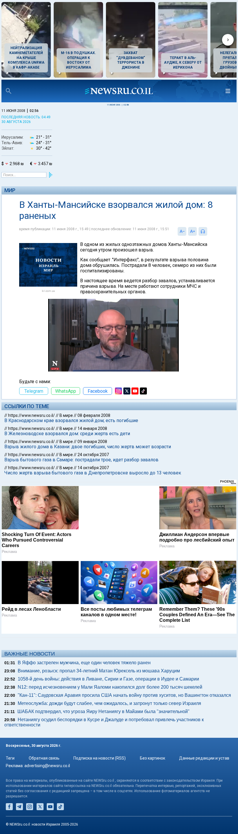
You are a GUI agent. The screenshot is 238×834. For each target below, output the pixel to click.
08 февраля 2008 (93, 415)
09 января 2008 (92, 441)
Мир (9, 190)
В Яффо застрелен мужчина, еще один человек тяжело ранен (84, 662)
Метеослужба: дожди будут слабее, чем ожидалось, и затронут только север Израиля (109, 703)
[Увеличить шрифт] (192, 231)
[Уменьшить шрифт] (182, 231)
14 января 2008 (92, 428)
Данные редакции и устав (204, 758)
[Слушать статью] (209, 231)
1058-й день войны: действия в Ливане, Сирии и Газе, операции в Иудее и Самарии (108, 678)
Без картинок (152, 758)
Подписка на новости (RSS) (99, 758)
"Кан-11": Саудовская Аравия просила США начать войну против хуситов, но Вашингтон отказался (124, 695)
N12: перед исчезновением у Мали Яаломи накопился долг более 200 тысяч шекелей (110, 687)
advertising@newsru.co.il (47, 765)
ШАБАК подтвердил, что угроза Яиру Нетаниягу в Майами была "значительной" (103, 711)
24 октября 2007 (93, 454)
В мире (66, 415)
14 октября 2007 (93, 467)
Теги (10, 758)
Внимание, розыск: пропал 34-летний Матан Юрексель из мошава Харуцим (99, 670)
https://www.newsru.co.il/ (31, 415)
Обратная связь (44, 758)
